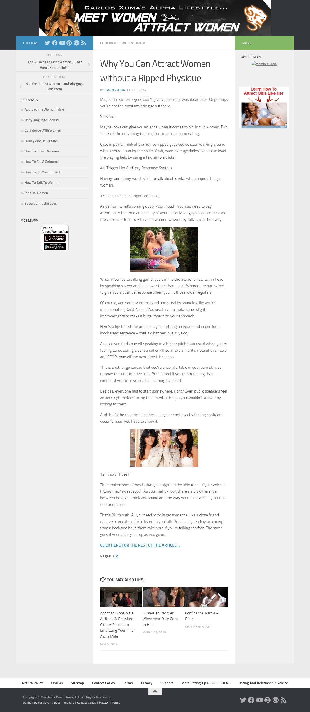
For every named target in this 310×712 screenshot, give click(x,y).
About (56, 702)
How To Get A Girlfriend (42, 162)
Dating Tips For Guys (36, 702)
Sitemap (77, 683)
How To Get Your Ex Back (43, 172)
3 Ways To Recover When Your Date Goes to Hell (160, 619)
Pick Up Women (36, 193)
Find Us (57, 683)
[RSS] (83, 43)
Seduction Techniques (41, 203)
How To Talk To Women (42, 183)
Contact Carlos (103, 683)
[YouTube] (62, 43)
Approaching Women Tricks (45, 110)
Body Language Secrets (42, 120)
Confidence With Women (122, 43)
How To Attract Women (42, 151)
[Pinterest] (69, 43)
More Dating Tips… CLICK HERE (205, 683)
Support (166, 683)
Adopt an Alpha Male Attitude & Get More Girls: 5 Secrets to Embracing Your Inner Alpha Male (117, 624)
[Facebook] (54, 43)
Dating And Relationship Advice (263, 683)
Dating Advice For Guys (41, 141)
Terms (128, 683)
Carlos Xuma (115, 90)
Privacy (146, 683)
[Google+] (76, 43)
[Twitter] (47, 43)
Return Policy (32, 683)
